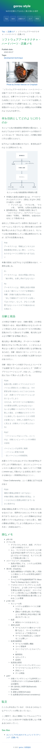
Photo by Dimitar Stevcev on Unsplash (22, 84)
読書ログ (22, 18)
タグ (30, 18)
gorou (21, 747)
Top (6, 18)
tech (13, 18)
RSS (37, 18)
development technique (13, 58)
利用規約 (27, 747)
